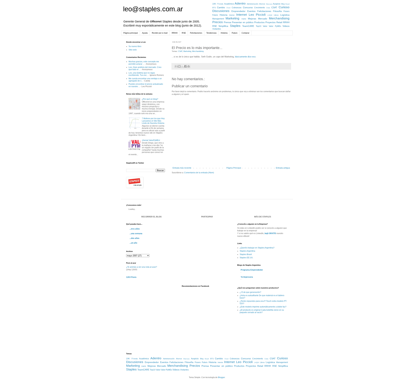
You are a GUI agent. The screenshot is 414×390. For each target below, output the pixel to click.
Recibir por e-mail (160, 33)
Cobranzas (236, 7)
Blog (283, 4)
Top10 (258, 26)
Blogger (221, 377)
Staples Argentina (247, 251)
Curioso (284, 7)
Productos (259, 22)
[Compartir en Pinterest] (188, 66)
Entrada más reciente (182, 168)
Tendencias (211, 33)
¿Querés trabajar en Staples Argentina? (257, 248)
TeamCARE (248, 26)
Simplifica (223, 26)
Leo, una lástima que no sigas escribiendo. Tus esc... (142, 74)
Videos (286, 26)
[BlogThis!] (179, 66)
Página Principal (233, 168)
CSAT (274, 7)
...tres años (135, 229)
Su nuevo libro (135, 46)
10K (214, 4)
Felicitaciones (264, 11)
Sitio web (133, 50)
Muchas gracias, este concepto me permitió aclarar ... (144, 62)
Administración (252, 4)
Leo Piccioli (257, 14)
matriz (243, 19)
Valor (265, 26)
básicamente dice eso (245, 56)
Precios (217, 22)
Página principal (130, 33)
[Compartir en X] (182, 66)
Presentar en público (242, 22)
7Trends (220, 4)
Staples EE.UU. (246, 257)
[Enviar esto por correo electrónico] (176, 66)
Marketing (232, 18)
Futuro (215, 15)
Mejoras (252, 18)
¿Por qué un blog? (150, 99)
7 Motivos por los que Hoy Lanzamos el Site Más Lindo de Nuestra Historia (153, 120)
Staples (235, 25)
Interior (232, 15)
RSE (214, 26)
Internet (241, 14)
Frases (286, 11)
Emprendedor (238, 11)
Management (218, 19)
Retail (279, 22)
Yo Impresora (247, 277)
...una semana (136, 233)
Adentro (240, 3)
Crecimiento (259, 7)
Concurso (248, 7)
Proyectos (270, 22)
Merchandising (279, 18)
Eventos (251, 11)
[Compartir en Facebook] (185, 66)
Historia (223, 15)
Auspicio (276, 4)
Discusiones (220, 11)
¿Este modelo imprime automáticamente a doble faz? (263, 307)
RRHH (286, 22)
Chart (228, 8)
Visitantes (216, 29)
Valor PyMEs (275, 26)
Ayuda (145, 33)
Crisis (268, 8)
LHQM (269, 15)
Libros (276, 15)
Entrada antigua (283, 168)
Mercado (262, 18)
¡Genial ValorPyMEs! (151, 140)
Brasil (287, 4)
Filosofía (277, 11)
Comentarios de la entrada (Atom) (199, 172)
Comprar (245, 33)
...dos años (134, 238)
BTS (214, 8)
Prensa (227, 22)
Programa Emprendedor (252, 270)
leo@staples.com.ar (153, 9)
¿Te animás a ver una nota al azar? (141, 267)
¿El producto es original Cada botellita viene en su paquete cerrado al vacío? (262, 311)
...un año (133, 243)
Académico (229, 4)
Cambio (221, 7)
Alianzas (269, 4)
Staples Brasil (246, 254)
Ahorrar (262, 4)
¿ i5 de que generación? (250, 292)
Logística (284, 15)
